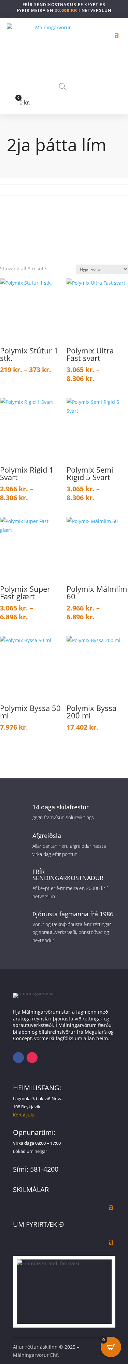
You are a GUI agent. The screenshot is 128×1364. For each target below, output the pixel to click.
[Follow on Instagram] (32, 1057)
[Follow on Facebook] (18, 1057)
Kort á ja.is (23, 1115)
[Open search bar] (62, 86)
